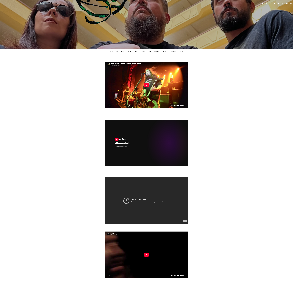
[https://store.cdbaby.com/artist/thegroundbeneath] (287, 3)
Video (143, 51)
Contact (181, 51)
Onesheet (173, 51)
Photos (136, 51)
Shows (129, 51)
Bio (117, 51)
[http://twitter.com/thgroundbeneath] (274, 3)
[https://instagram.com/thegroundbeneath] (270, 3)
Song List (156, 51)
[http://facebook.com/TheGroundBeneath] (278, 3)
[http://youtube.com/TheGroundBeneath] (266, 3)
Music (122, 51)
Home (111, 51)
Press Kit (165, 51)
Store (149, 51)
